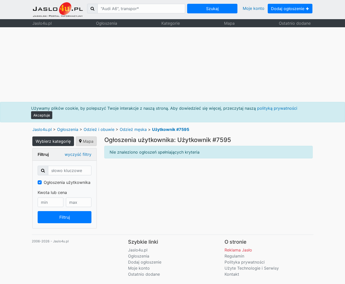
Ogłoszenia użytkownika (67, 182)
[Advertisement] (172, 64)
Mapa (229, 23)
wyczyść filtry (78, 154)
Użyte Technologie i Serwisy (252, 268)
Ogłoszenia (106, 23)
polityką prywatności (277, 108)
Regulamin (234, 256)
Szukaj (212, 8)
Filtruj (64, 217)
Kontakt (232, 274)
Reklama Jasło (238, 249)
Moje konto (253, 8)
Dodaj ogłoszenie (288, 8)
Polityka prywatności (245, 262)
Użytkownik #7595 (170, 129)
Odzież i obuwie (99, 129)
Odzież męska (133, 129)
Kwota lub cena (52, 192)
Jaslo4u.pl (42, 23)
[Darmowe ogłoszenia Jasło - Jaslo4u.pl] (58, 9)
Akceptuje (41, 115)
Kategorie (170, 23)
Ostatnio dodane (295, 23)
